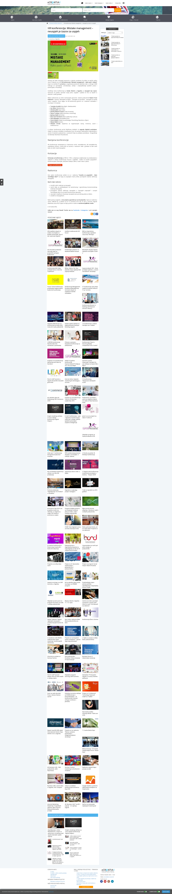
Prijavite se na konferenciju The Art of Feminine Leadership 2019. (73, 399)
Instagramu (84, 210)
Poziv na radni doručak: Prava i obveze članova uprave (54, 695)
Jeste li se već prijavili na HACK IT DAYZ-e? (89, 416)
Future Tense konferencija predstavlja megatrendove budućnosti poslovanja (55, 288)
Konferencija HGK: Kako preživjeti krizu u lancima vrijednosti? (54, 269)
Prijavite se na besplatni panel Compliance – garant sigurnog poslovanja (72, 639)
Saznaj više (51, 891)
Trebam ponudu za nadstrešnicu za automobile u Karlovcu (116, 50)
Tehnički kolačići (140, 891)
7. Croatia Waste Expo (88, 730)
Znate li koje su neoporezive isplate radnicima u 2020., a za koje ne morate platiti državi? (87, 873)
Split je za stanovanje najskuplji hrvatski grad (89, 805)
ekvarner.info (53, 885)
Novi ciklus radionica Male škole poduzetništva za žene (72, 621)
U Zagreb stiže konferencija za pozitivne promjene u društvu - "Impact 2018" (90, 473)
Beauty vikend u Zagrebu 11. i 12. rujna (72, 601)
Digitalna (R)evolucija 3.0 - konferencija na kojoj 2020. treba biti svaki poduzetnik (55, 325)
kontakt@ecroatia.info (109, 877)
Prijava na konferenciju (55, 165)
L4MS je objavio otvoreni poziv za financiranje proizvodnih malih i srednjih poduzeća (76, 838)
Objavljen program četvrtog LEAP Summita (72, 675)
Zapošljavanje (53, 874)
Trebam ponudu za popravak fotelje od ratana (117, 36)
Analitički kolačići (153, 891)
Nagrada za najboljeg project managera (71, 490)
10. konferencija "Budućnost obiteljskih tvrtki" (88, 380)
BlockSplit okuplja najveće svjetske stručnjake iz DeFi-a (90, 251)
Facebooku (76, 210)
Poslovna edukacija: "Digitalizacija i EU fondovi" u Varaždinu (55, 491)
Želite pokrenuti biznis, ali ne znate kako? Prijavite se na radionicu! (90, 528)
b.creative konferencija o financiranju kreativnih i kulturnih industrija (54, 547)
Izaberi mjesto (88, 3)
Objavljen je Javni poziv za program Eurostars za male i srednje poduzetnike (55, 602)
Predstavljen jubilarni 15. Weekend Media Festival (72, 250)
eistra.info (52, 887)
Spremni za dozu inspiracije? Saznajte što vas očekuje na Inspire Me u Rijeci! (90, 363)
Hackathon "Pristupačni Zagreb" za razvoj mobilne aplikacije (89, 676)
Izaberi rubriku (109, 3)
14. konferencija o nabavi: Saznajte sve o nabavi (89, 324)
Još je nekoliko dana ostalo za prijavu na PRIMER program (72, 584)
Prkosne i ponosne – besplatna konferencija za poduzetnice (72, 343)
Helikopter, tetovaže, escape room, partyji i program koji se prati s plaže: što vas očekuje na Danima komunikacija (57, 861)
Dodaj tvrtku (118, 3)
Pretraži (117, 10)
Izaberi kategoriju (99, 3)
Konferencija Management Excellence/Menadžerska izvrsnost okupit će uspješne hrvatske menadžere (72, 290)
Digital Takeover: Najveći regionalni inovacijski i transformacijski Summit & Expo (55, 622)
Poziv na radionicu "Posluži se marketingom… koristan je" (75, 849)
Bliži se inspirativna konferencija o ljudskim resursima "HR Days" (89, 232)
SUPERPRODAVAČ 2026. (57, 839)
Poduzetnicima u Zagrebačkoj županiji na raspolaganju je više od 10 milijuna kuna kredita (72, 548)
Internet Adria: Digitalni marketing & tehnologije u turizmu (72, 380)
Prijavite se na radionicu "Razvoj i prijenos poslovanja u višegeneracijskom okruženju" (72, 733)
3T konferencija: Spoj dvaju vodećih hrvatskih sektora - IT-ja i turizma (90, 288)
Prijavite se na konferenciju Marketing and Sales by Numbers (55, 362)
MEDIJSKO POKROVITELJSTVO (57, 881)
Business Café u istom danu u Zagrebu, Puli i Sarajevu (55, 786)
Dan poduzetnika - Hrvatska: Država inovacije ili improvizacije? (72, 658)
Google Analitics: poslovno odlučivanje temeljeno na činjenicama (90, 787)
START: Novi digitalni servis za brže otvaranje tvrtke (73, 527)
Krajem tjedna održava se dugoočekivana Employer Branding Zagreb (72, 325)
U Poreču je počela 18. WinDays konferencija (88, 453)
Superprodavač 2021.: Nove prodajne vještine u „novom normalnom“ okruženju (90, 269)
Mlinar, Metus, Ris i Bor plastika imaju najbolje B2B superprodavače (73, 269)
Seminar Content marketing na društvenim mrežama (72, 768)
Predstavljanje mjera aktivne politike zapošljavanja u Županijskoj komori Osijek (90, 585)
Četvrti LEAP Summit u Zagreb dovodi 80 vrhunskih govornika (55, 380)
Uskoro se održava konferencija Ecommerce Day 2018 (72, 787)
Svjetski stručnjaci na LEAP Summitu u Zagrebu (55, 583)
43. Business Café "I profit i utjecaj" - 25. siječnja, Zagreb (72, 805)
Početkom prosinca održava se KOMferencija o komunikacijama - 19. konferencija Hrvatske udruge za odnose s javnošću (73, 697)
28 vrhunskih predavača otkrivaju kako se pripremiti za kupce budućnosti (54, 252)
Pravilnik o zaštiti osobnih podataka (58, 873)
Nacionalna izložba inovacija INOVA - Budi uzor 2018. (90, 713)
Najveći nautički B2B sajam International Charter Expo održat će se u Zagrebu (55, 731)
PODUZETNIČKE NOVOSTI (55, 23)
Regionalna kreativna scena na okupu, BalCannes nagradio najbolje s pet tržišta (56, 847)
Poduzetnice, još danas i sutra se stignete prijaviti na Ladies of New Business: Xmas (90, 400)
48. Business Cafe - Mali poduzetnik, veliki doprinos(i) (54, 768)
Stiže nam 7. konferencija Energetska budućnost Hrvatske (54, 454)
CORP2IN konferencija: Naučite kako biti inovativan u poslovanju (54, 343)
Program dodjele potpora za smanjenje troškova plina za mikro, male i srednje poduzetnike (72, 511)
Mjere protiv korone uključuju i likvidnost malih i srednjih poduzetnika (90, 510)
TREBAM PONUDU (112, 28)
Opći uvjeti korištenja (55, 877)
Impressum (53, 876)
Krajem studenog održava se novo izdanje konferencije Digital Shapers (54, 418)
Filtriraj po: (103, 32)
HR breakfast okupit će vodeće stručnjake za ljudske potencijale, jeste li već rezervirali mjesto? (55, 233)
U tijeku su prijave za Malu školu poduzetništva (90, 638)
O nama (52, 871)
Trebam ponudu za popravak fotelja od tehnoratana (115, 44)
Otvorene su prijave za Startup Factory (53, 657)
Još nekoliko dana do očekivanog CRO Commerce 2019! (55, 399)
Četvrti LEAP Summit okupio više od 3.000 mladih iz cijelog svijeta (55, 676)
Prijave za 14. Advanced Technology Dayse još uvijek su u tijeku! (89, 695)
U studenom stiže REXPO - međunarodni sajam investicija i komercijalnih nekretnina (54, 640)
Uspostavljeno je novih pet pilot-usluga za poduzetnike (90, 547)
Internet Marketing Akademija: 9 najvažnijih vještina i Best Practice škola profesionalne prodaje (54, 807)
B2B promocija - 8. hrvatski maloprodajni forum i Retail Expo (90, 750)
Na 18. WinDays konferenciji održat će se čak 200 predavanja (55, 473)
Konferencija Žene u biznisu (90, 619)
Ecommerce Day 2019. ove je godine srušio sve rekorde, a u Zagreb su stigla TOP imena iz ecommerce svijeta (54, 512)
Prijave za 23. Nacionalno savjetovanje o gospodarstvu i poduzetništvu (72, 566)
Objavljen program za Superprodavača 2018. (88, 435)
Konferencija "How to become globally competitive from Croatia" (90, 343)
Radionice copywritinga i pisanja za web (89, 768)
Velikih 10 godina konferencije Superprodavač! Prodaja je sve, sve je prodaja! (72, 363)
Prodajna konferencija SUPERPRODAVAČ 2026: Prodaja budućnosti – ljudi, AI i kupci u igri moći (58, 853)
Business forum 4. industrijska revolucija (88, 657)
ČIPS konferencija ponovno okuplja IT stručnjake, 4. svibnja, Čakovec (72, 454)
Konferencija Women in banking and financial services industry (89, 306)
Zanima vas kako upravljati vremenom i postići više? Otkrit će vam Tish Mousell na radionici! (90, 603)
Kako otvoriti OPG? (81, 881)
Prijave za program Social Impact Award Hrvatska (89, 564)
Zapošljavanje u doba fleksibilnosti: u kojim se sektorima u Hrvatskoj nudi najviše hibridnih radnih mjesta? (55, 833)
